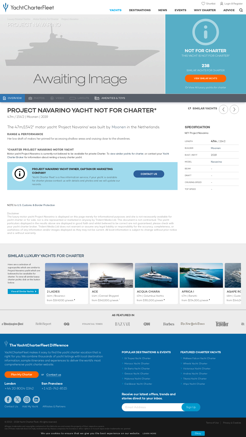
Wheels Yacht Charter (195, 363)
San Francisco (51, 383)
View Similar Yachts (205, 78)
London (10, 383)
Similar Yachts (205, 108)
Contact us (53, 375)
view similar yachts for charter (127, 153)
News (162, 10)
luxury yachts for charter (212, 87)
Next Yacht (234, 109)
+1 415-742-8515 (54, 388)
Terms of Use (212, 422)
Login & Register (234, 3)
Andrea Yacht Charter (195, 373)
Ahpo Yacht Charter (194, 383)
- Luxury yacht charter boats (38, 7)
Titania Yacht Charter (195, 378)
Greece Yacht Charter (136, 373)
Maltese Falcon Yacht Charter (199, 358)
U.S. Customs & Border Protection (36, 205)
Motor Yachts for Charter (45, 18)
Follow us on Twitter (17, 399)
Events (180, 10)
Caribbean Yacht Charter (138, 383)
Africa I (188, 291)
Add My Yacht (30, 406)
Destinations (140, 10)
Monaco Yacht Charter (136, 363)
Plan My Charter (21, 374)
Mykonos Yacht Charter (137, 378)
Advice (229, 10)
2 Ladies (53, 291)
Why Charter (205, 10)
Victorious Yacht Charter (196, 368)
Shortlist (210, 3)
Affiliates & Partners (54, 406)
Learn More (149, 433)
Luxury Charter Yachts (18, 18)
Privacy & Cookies (232, 422)
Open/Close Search (241, 10)
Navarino (216, 161)
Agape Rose (236, 291)
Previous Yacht (223, 109)
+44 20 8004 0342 (19, 388)
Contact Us (149, 174)
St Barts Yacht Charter (137, 368)
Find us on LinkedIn (36, 399)
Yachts (115, 10)
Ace (95, 291)
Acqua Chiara (148, 291)
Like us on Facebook (8, 399)
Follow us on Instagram (26, 399)
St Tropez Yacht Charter (137, 358)
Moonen (119, 126)
